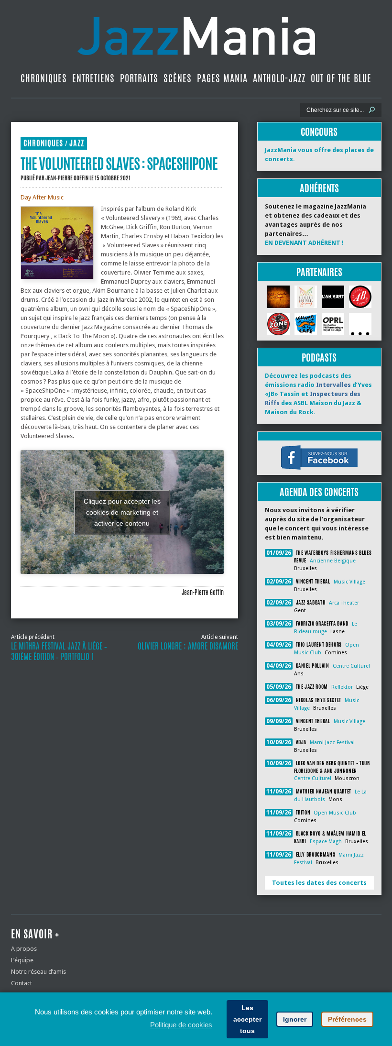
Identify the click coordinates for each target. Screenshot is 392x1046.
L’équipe (22, 960)
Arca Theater (344, 603)
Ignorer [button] (294, 1019)
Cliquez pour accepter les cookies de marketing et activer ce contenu (122, 512)
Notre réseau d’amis (38, 971)
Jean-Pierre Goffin (66, 178)
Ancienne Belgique (333, 561)
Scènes (177, 78)
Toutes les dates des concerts (319, 882)
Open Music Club (335, 813)
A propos (24, 948)
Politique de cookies (181, 1025)
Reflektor (342, 687)
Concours (319, 132)
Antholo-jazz (279, 78)
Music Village (349, 582)
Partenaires (319, 272)
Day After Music (42, 197)
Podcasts (319, 357)
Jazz (76, 143)
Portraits (139, 78)
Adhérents (319, 188)
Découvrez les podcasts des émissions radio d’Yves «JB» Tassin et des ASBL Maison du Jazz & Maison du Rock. (318, 394)
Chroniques (44, 78)
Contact (21, 983)
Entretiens (93, 78)
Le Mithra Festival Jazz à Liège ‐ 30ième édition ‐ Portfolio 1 (59, 651)
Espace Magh (326, 841)
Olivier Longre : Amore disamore (188, 646)
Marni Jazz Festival (332, 742)
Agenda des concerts (319, 492)
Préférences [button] (347, 1019)
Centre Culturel (351, 666)
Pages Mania (222, 78)
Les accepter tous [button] (247, 1019)
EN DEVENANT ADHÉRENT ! (304, 242)
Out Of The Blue (341, 78)
